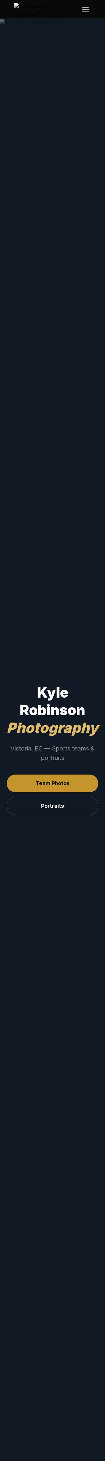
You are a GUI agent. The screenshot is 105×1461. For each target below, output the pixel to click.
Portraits (52, 806)
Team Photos (52, 783)
